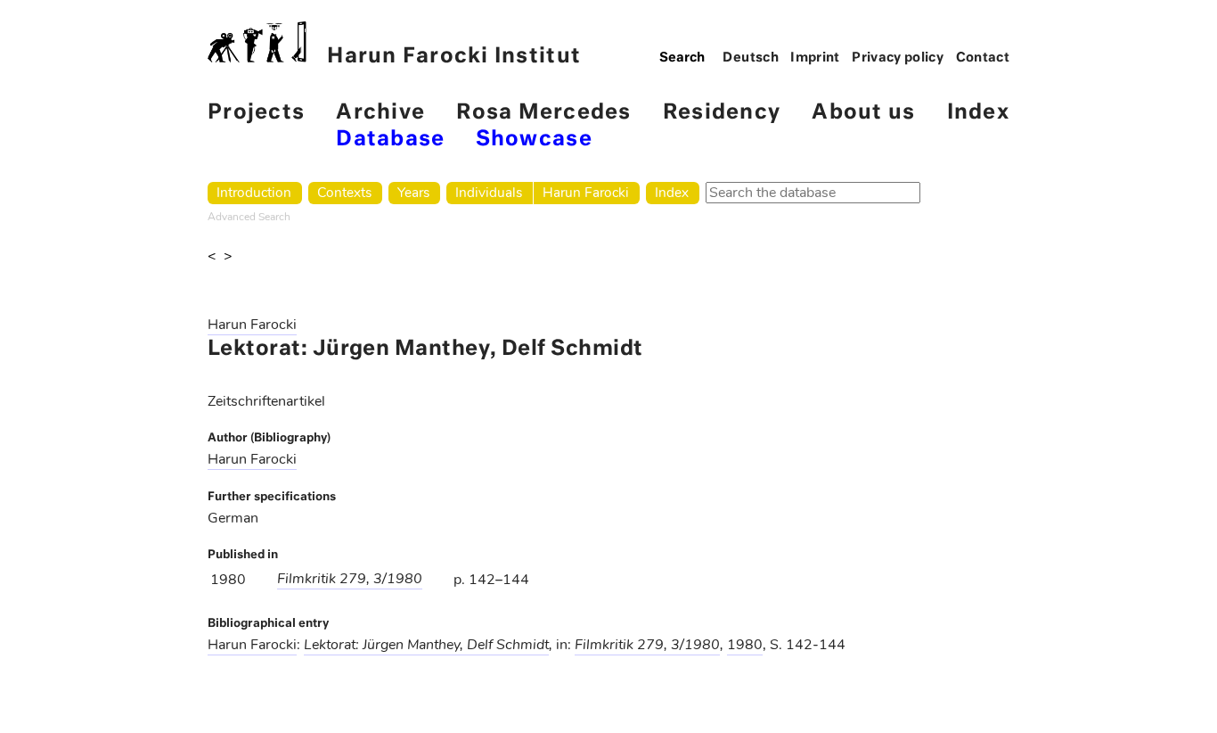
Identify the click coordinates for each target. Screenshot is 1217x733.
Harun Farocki (586, 192)
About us (863, 113)
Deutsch (751, 58)
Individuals (488, 192)
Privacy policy (897, 58)
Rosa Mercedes (543, 113)
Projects (256, 113)
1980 (745, 645)
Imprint (815, 58)
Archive (380, 113)
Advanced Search (249, 217)
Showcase (534, 139)
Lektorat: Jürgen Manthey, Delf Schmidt (426, 645)
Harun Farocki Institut (454, 56)
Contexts (344, 192)
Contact (983, 58)
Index (978, 113)
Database (390, 139)
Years (413, 192)
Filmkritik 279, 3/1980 (349, 579)
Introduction (253, 192)
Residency (721, 113)
